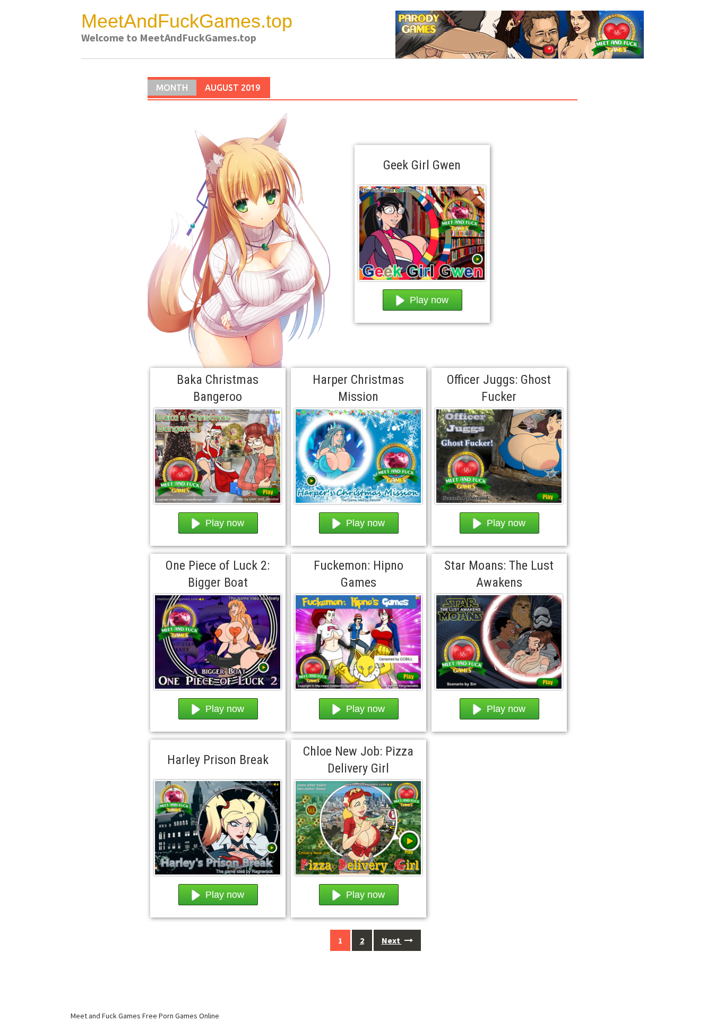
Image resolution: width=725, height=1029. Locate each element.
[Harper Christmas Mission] (358, 453)
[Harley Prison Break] (217, 825)
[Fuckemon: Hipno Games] (358, 639)
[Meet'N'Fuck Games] (519, 33)
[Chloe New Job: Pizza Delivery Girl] (358, 825)
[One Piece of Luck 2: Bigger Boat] (217, 639)
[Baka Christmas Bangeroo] (217, 453)
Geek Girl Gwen (422, 165)
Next (392, 940)
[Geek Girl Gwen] (422, 230)
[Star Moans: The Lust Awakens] (499, 639)
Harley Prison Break (218, 759)
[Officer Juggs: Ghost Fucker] (499, 453)
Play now (429, 300)
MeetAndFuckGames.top (186, 21)
